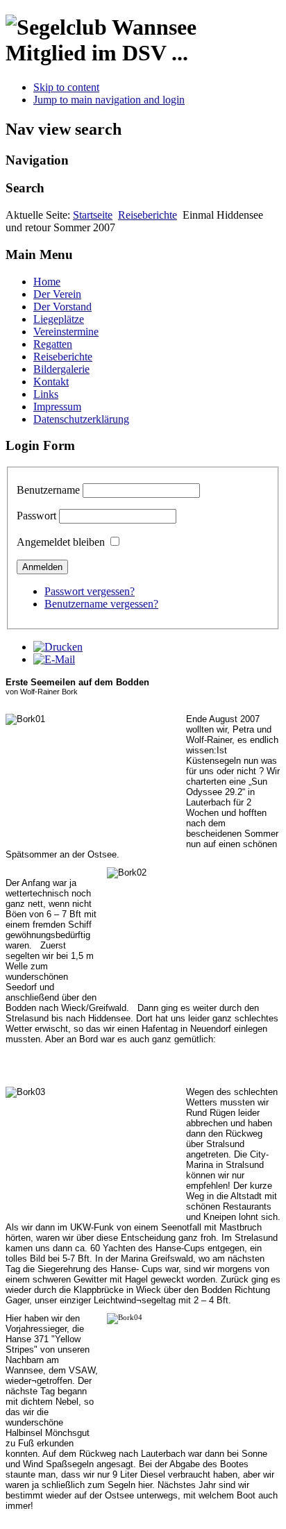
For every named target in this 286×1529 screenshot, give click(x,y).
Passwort (36, 515)
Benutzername (48, 490)
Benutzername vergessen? (101, 604)
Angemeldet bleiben (61, 542)
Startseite (92, 215)
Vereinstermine (66, 331)
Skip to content (66, 87)
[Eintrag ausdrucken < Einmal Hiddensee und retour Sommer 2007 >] (58, 647)
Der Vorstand (62, 306)
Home (46, 281)
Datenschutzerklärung (81, 419)
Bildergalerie (61, 369)
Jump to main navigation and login (109, 100)
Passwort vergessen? (89, 591)
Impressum (57, 406)
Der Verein (57, 294)
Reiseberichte (147, 215)
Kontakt (51, 381)
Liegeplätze (58, 319)
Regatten (52, 344)
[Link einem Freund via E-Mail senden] (54, 659)
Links (45, 394)
